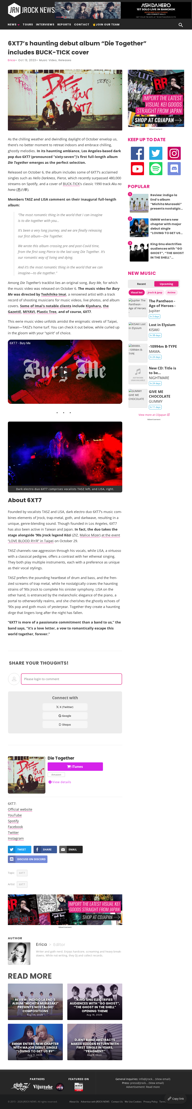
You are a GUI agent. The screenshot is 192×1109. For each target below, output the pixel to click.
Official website (20, 809)
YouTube (15, 815)
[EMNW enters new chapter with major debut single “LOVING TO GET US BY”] (139, 237)
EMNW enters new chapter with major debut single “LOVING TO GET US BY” (35, 1047)
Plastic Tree (46, 311)
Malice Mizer (90, 535)
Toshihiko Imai (53, 294)
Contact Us (117, 1101)
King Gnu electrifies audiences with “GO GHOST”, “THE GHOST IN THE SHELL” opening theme (95, 1005)
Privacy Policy (150, 1101)
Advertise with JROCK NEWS (95, 1101)
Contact (81, 24)
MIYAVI (29, 311)
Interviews (45, 24)
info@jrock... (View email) (154, 1079)
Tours (28, 24)
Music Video (48, 60)
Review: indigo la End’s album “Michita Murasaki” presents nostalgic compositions (35, 1005)
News (12, 24)
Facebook (15, 826)
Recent (141, 284)
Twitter (13, 832)
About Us (74, 1101)
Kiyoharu (93, 305)
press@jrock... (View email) (147, 1083)
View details (61, 782)
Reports (64, 24)
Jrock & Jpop (155, 292)
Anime (171, 292)
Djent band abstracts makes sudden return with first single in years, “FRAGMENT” (95, 1045)
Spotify (13, 820)
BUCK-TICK (71, 183)
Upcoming (166, 284)
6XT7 (22, 873)
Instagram (16, 838)
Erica (11, 60)
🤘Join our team (106, 24)
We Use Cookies (133, 1101)
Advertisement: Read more (143, 1087)
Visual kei (136, 292)
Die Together (61, 758)
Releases (64, 60)
